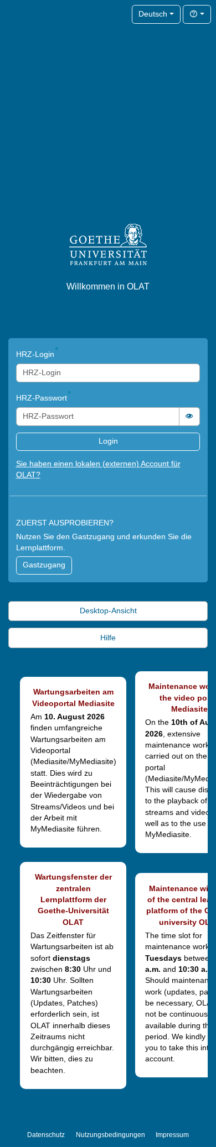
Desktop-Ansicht (108, 611)
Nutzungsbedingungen (110, 1135)
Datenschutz (46, 1135)
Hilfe (108, 638)
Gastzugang (44, 565)
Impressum (172, 1135)
